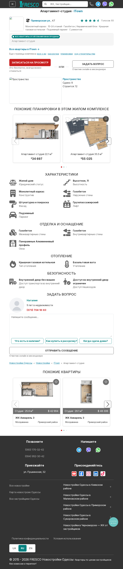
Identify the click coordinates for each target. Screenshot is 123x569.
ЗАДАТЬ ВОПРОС (93, 64)
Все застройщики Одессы (24, 498)
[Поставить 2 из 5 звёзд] (86, 20)
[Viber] (104, 4)
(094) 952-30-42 (34, 456)
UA (14, 548)
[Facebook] (81, 473)
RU (22, 548)
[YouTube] (74, 473)
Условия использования (67, 538)
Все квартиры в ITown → (24, 49)
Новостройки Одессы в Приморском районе (84, 507)
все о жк (41, 53)
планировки (67, 53)
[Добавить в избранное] (56, 119)
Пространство (72, 79)
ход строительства (84, 53)
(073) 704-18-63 (36, 309)
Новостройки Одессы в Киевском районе (83, 486)
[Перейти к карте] (16, 24)
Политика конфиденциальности (30, 538)
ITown (78, 11)
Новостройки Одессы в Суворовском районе (77, 517)
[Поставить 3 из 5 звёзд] (90, 20)
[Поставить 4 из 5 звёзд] (94, 20)
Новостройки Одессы (20, 363)
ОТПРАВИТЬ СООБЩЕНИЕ (61, 350)
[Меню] (12, 4)
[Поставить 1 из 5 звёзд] (82, 20)
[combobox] (68, 4)
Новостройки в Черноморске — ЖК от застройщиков (85, 527)
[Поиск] (45, 4)
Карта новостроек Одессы (24, 492)
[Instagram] (88, 473)
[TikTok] (102, 473)
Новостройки (43, 363)
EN (30, 548)
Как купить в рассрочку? (61, 340)
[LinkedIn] (95, 473)
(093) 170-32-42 (34, 449)
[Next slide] (107, 141)
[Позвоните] (91, 4)
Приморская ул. (41, 20)
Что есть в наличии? (27, 340)
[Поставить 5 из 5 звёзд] (98, 20)
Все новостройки (19, 485)
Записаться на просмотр (30, 62)
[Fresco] (29, 4)
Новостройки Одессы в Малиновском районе (77, 497)
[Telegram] (98, 4)
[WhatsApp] (111, 4)
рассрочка (53, 53)
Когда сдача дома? (95, 340)
